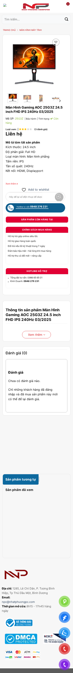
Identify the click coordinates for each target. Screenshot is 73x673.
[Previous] (13, 64)
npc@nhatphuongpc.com (18, 602)
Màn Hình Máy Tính (30, 30)
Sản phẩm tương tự (20, 479)
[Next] (55, 64)
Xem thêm (35, 334)
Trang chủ (9, 30)
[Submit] (66, 19)
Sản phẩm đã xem (19, 490)
